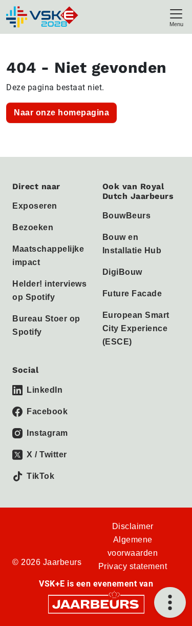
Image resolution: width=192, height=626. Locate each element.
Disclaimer (133, 526)
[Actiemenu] (170, 602)
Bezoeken (32, 227)
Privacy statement (132, 566)
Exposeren (34, 205)
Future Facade (132, 293)
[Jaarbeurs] (96, 603)
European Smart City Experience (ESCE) (135, 328)
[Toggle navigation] (176, 16)
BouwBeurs (126, 215)
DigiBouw (122, 272)
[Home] (43, 17)
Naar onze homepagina (61, 112)
